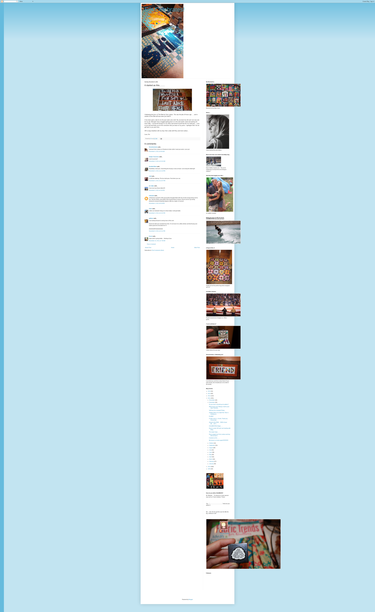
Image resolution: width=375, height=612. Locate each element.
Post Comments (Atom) (158, 250)
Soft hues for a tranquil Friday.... (217, 410)
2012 (209, 395)
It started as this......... (214, 438)
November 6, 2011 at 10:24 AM (157, 161)
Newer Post (148, 247)
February (211, 461)
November (212, 402)
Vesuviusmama (153, 147)
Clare (150, 208)
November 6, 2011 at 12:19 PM (157, 171)
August (211, 447)
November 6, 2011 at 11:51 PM (157, 213)
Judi (150, 176)
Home (172, 247)
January (211, 463)
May (210, 454)
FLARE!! (211, 416)
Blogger (191, 599)
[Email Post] (161, 138)
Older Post (197, 247)
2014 (209, 391)
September (212, 445)
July (210, 450)
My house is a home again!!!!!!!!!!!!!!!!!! (218, 440)
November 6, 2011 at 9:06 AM (157, 151)
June (210, 452)
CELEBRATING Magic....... (216, 426)
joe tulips (151, 186)
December (212, 400)
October (211, 443)
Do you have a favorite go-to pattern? (219, 404)
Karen (150, 236)
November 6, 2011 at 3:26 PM (157, 190)
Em (223, 531)
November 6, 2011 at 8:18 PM (157, 203)
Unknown (151, 195)
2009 (209, 469)
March (211, 459)
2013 (209, 393)
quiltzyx (151, 218)
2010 (209, 466)
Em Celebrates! (165, 9)
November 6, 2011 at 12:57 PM (157, 180)
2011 (209, 398)
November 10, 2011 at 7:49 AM (157, 240)
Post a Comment (151, 244)
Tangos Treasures (154, 156)
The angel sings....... (214, 432)
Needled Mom (153, 166)
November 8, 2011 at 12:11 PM (157, 231)
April (210, 457)
